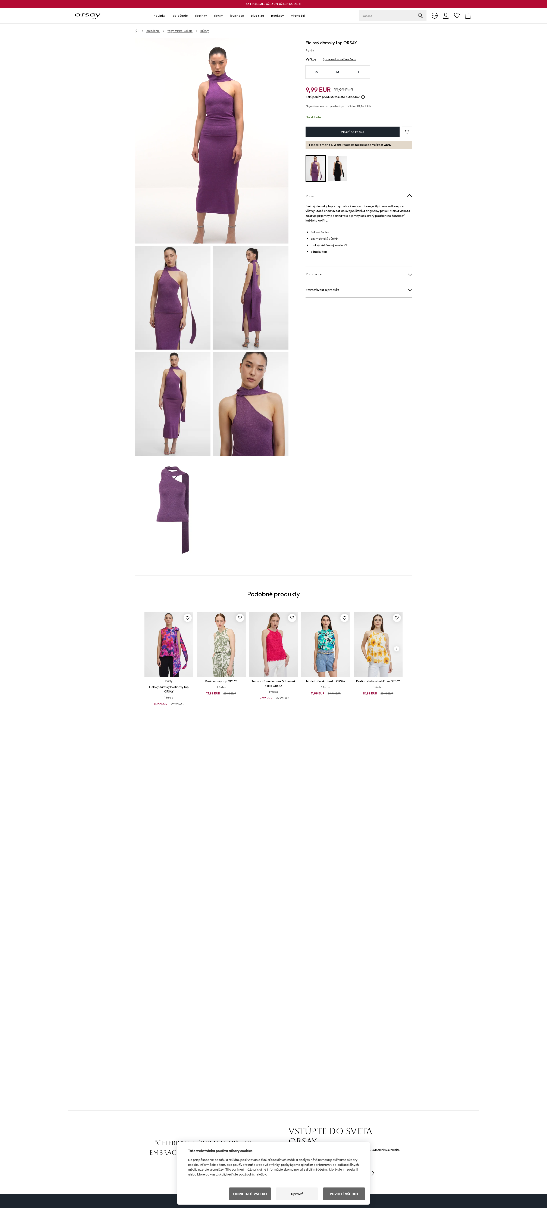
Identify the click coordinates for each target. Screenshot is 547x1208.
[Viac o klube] (435, 16)
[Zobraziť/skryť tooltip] (363, 97)
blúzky (204, 31)
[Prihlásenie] (446, 16)
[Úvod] (136, 31)
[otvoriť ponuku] (167, 15)
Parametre (314, 274)
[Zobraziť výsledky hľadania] (420, 15)
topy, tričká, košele (180, 31)
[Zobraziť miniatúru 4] (250, 404)
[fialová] (316, 168)
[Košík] (468, 16)
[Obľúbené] (457, 16)
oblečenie (153, 31)
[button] (407, 132)
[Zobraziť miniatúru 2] (250, 298)
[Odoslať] (373, 1173)
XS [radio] (316, 72)
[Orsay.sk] (88, 15)
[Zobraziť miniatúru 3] (172, 404)
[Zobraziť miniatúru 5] (172, 510)
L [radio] (359, 72)
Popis (310, 196)
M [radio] (337, 72)
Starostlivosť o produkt (322, 290)
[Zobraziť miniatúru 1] (172, 298)
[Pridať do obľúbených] (188, 618)
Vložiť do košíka (352, 132)
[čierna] (337, 168)
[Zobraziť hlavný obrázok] (211, 141)
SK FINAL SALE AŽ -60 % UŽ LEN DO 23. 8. (273, 4)
